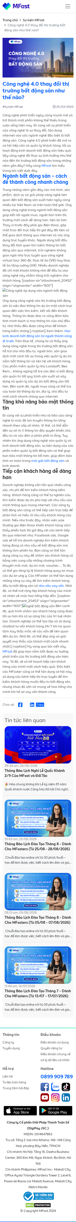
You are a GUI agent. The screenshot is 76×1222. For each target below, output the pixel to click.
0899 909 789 (57, 1076)
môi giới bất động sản (47, 461)
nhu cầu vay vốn (51, 585)
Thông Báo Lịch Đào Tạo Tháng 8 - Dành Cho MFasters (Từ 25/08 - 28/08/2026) (38, 846)
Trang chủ (10, 20)
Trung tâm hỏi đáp (16, 1088)
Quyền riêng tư (51, 1048)
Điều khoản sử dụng (55, 1042)
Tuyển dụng (11, 1048)
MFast (46, 165)
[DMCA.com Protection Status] (38, 1205)
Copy (40, 704)
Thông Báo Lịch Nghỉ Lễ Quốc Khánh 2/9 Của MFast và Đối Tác (35, 773)
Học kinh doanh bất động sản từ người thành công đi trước (37, 336)
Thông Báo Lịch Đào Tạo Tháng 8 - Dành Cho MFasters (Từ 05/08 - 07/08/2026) (38, 920)
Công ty (8, 1042)
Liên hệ (8, 1076)
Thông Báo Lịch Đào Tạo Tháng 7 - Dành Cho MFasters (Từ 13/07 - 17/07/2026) (38, 993)
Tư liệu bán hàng (14, 1082)
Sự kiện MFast (33, 20)
